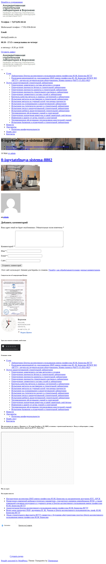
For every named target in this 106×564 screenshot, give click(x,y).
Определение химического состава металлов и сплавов (35, 85)
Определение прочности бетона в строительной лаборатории (38, 87)
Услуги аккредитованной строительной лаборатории (29, 83)
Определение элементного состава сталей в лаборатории (36, 94)
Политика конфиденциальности (25, 129)
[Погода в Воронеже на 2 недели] (25, 525)
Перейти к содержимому (12, 2)
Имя (3, 251)
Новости (10, 125)
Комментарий (8, 246)
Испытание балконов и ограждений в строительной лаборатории (40, 122)
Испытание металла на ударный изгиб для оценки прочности (38, 101)
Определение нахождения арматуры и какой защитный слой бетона (41, 115)
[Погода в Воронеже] (16, 523)
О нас (8, 73)
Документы (11, 127)
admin (6, 217)
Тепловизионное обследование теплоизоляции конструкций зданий (41, 120)
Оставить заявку (8, 52)
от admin (12, 153)
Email (4, 256)
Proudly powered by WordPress (14, 561)
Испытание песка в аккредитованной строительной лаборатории (40, 108)
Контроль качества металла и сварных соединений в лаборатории (40, 97)
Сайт (3, 260)
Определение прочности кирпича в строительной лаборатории (39, 90)
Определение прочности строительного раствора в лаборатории (39, 92)
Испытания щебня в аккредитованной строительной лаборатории (40, 111)
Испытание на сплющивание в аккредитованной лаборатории (38, 104)
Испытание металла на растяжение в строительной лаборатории (39, 99)
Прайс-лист (11, 132)
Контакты (10, 134)
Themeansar (53, 561)
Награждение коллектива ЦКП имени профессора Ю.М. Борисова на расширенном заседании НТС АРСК (53, 499)
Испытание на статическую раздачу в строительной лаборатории (40, 106)
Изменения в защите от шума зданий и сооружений (34, 118)
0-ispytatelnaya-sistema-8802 (18, 149)
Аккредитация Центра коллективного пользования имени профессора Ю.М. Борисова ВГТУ (47, 508)
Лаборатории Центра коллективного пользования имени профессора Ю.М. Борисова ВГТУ (51, 76)
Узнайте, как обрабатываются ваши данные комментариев (74, 270)
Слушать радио (16, 556)
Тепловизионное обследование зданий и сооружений (35, 113)
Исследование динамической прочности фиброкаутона (44, 146)
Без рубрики (11, 146)
